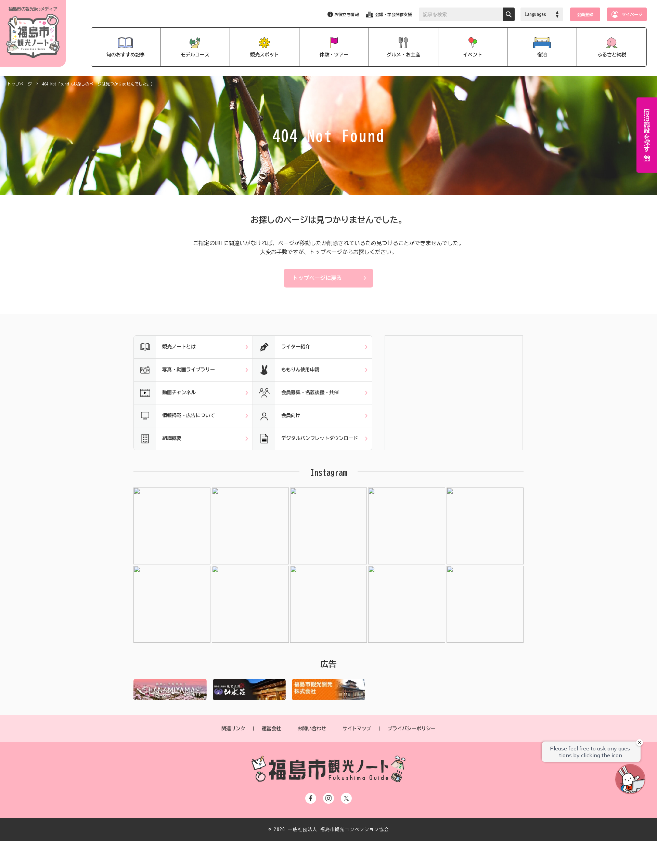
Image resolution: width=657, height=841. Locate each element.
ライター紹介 (295, 346)
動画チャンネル (179, 392)
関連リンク (233, 728)
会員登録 (585, 14)
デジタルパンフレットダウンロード (319, 438)
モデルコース (195, 54)
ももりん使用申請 (300, 369)
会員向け (290, 415)
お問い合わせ (311, 728)
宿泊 (542, 54)
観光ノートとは (179, 346)
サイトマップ (357, 728)
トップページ (19, 84)
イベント (472, 54)
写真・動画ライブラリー (188, 369)
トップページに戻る (317, 278)
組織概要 (171, 438)
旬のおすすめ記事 (125, 54)
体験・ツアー (334, 54)
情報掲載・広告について (188, 415)
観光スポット (264, 54)
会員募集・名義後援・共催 (310, 392)
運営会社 (271, 728)
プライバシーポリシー (412, 728)
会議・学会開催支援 (393, 14)
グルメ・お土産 (403, 54)
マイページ (632, 14)
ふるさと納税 (611, 54)
